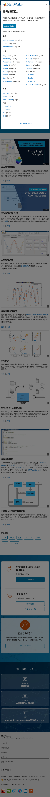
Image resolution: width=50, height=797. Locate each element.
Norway (29, 59)
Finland (5, 68)
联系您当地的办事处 (25, 123)
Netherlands (31, 55)
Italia (5, 78)
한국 (4, 116)
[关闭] (46, 4)
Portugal (29, 65)
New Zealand (8, 100)
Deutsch (31, 75)
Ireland (5, 75)
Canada (5, 43)
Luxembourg (7, 81)
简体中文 (8, 106)
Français (31, 81)
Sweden (29, 68)
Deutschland (7, 62)
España (5, 65)
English (31, 78)
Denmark (6, 59)
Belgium (6, 55)
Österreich (30, 62)
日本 (4, 112)
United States (8, 47)
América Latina (8, 40)
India (5, 96)
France (5, 71)
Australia (6, 93)
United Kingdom (32, 84)
